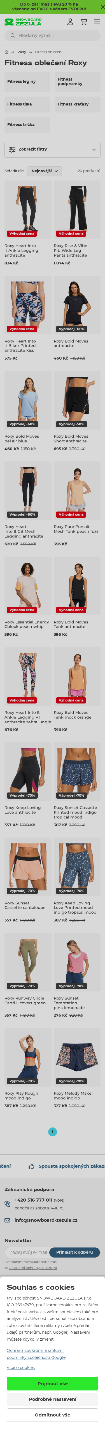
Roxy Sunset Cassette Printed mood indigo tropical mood (75, 812)
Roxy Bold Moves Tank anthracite (71, 624)
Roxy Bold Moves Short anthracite (71, 439)
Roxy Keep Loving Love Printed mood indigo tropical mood (75, 907)
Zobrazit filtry (33, 149)
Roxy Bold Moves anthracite (71, 343)
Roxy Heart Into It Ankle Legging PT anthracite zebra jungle (27, 717)
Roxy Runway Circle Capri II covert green (25, 1000)
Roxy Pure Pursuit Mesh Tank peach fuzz (76, 529)
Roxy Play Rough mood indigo (21, 1096)
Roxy (21, 52)
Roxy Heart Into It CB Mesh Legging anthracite (23, 531)
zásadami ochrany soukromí (33, 1268)
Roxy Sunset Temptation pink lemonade (69, 1003)
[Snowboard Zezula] (23, 21)
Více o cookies (21, 1368)
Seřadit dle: (14, 171)
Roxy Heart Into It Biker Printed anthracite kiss (20, 346)
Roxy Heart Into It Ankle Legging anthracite (21, 250)
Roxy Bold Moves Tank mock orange (73, 715)
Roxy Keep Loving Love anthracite (22, 810)
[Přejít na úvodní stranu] (6, 52)
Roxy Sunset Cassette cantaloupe (25, 905)
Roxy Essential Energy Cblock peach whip (26, 624)
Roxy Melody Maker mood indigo (73, 1096)
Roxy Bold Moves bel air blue (21, 439)
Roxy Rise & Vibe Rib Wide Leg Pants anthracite (70, 250)
